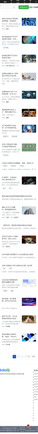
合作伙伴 (33, 396)
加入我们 (33, 406)
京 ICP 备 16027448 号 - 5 (22, 429)
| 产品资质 (37, 429)
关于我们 (33, 376)
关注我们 (33, 417)
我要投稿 (33, 386)
